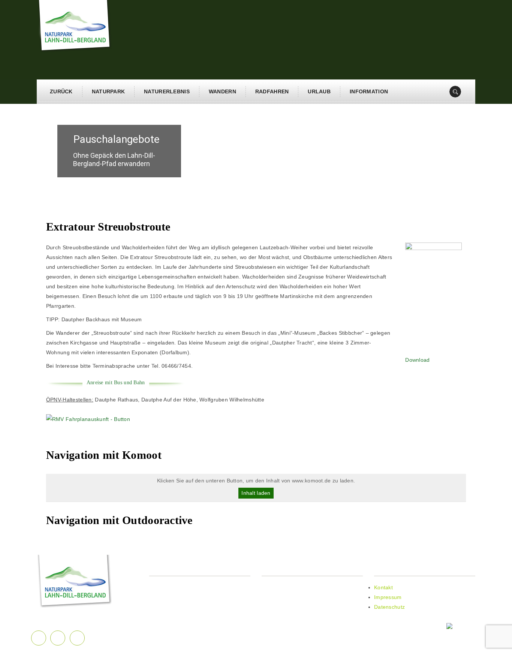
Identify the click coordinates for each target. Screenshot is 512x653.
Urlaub (319, 91)
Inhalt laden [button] (255, 493)
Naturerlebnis (167, 91)
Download (417, 360)
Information (369, 91)
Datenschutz (389, 607)
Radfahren (272, 91)
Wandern (222, 91)
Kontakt (383, 587)
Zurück (61, 91)
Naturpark (108, 91)
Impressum (388, 597)
